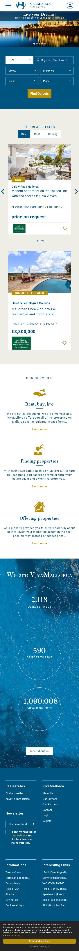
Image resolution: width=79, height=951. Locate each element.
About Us (47, 793)
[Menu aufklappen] (8, 5)
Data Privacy (19, 835)
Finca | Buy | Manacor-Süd (57, 888)
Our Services (49, 798)
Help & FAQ (12, 888)
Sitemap (10, 894)
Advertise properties (18, 798)
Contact (47, 809)
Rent (37, 134)
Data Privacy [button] (13, 935)
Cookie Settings (39, 946)
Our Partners (50, 804)
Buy (23, 134)
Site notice (12, 899)
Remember (66, 228)
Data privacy (13, 883)
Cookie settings (15, 905)
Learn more (39, 429)
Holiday (53, 134)
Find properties (15, 793)
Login (45, 815)
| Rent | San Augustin (54, 872)
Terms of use (13, 872)
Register (47, 821)
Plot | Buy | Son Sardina (56, 905)
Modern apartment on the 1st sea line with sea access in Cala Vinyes (39, 193)
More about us (39, 751)
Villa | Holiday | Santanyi (56, 899)
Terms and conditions (18, 877)
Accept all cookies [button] (39, 941)
